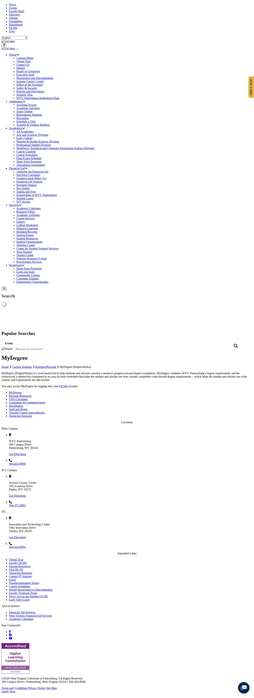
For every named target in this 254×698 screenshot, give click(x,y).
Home (5, 366)
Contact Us (23, 64)
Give (12, 31)
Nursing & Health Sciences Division (37, 141)
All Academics (25, 131)
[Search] (4, 289)
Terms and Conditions (14, 688)
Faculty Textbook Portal (23, 593)
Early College (24, 138)
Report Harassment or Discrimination (31, 589)
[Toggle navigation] (4, 45)
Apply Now (8, 691)
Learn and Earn (25, 271)
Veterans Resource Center (31, 258)
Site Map (51, 688)
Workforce (15, 265)
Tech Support (24, 251)
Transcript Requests (20, 416)
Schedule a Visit (25, 121)
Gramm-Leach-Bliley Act (31, 178)
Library (20, 221)
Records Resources (20, 395)
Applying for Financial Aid (32, 171)
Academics (15, 128)
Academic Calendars (28, 208)
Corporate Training (27, 278)
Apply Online (24, 111)
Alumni (13, 17)
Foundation (15, 21)
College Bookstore (27, 225)
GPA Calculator (18, 399)
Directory (14, 14)
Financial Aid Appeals (29, 181)
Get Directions (17, 454)
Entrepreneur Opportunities (32, 281)
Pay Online (23, 188)
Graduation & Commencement (27, 402)
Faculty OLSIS (18, 563)
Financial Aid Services (22, 612)
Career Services (25, 218)
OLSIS (13, 28)
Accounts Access (26, 104)
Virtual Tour (23, 61)
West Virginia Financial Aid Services (30, 615)
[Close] (17, 49)
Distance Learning (27, 228)
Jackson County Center (30, 81)
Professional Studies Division (33, 144)
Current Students (22, 366)
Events (13, 7)
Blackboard (15, 24)
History (20, 68)
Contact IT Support (20, 576)
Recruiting (22, 118)
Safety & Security (26, 88)
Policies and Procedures (30, 91)
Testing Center (24, 255)
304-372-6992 (17, 505)
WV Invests (23, 201)
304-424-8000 (17, 463)
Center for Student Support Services (37, 248)
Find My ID (16, 569)
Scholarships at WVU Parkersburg (36, 195)
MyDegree (15, 392)
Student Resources (27, 238)
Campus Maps (24, 58)
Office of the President (29, 84)
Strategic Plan (24, 94)
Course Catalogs (26, 151)
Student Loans (24, 198)
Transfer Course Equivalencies (27, 412)
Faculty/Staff (16, 11)
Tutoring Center (25, 245)
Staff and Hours (18, 409)
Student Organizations (29, 241)
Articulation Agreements (30, 165)
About (12, 54)
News (12, 4)
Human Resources (19, 566)
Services (14, 205)
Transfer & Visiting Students (33, 124)
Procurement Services (29, 261)
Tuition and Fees (26, 191)
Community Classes (28, 275)
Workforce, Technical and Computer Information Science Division (55, 148)
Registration (16, 405)
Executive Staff (25, 74)
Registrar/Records (26, 231)
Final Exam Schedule (28, 158)
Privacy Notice (37, 688)
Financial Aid (17, 168)
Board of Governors (28, 71)
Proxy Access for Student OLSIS (28, 596)
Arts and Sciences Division (32, 134)
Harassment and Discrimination (34, 78)
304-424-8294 (17, 547)
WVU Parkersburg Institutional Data (37, 98)
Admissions (16, 101)
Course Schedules (26, 154)
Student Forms (24, 235)
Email (12, 579)
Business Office (25, 211)
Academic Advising (28, 108)
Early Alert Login (19, 599)
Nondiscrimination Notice (24, 583)
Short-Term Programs (29, 161)
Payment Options (26, 185)
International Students (29, 114)
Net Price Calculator (28, 175)
